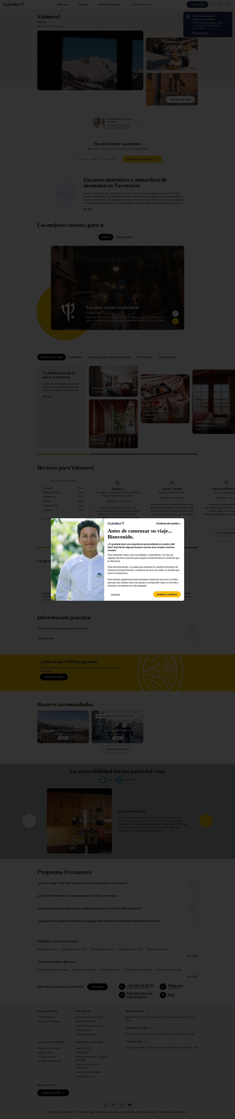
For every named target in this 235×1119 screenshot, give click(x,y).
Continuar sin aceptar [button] (168, 523)
